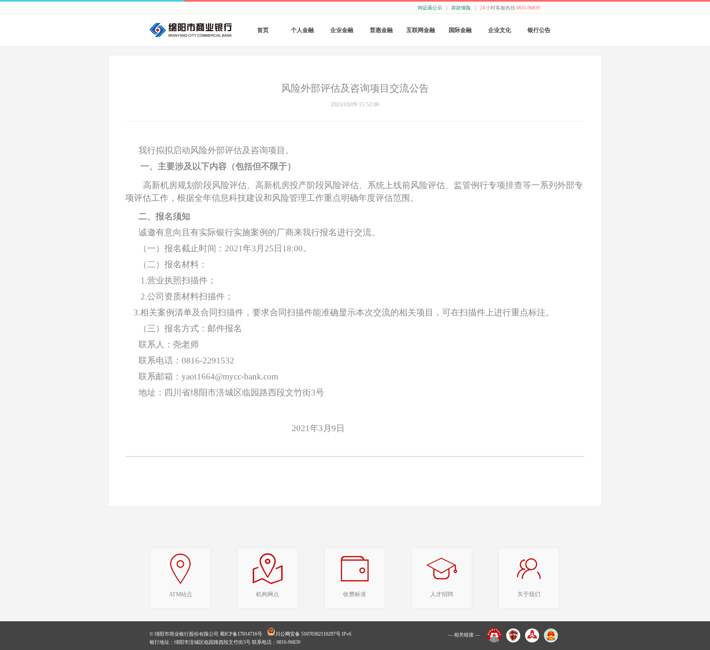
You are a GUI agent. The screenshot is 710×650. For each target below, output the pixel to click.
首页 (263, 30)
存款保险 (461, 8)
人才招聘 (441, 594)
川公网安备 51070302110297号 (308, 634)
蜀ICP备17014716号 (241, 634)
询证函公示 (429, 8)
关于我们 (528, 594)
